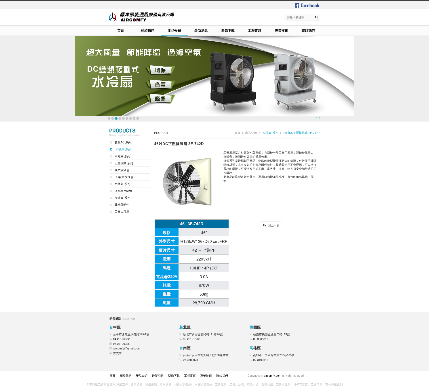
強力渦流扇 (122, 170)
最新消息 (201, 30)
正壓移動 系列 (124, 163)
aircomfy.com (272, 375)
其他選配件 (122, 204)
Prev (316, 118)
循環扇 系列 (122, 198)
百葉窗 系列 (122, 184)
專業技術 (281, 30)
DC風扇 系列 (123, 149)
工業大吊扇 (122, 211)
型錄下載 (228, 30)
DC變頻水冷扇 (124, 177)
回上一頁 (274, 225)
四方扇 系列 (122, 156)
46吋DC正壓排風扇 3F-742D (301, 132)
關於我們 (147, 30)
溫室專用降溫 (123, 191)
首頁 (120, 30)
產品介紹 (174, 30)
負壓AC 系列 (123, 142)
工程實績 (254, 30)
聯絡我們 (308, 30)
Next (320, 118)
